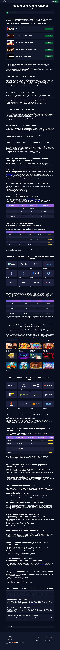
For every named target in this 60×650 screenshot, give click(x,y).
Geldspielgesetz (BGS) (11, 174)
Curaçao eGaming (36, 200)
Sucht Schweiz (42, 564)
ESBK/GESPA (8, 175)
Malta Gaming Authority (30, 199)
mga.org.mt (33, 603)
